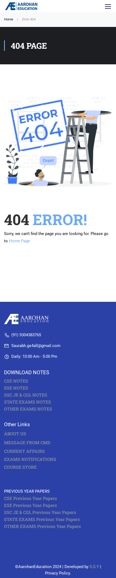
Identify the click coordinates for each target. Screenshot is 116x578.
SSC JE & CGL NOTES (25, 395)
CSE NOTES (16, 381)
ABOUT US (15, 433)
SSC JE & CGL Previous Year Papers (40, 512)
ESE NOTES (16, 388)
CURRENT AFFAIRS (24, 451)
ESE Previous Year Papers (30, 505)
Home (8, 19)
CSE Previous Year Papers (30, 498)
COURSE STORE (21, 467)
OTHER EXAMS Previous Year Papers (42, 526)
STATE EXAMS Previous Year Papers (42, 519)
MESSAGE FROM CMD (27, 442)
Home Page (19, 241)
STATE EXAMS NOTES (27, 402)
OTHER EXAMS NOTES (28, 409)
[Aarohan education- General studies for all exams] (28, 318)
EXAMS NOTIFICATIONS (30, 459)
